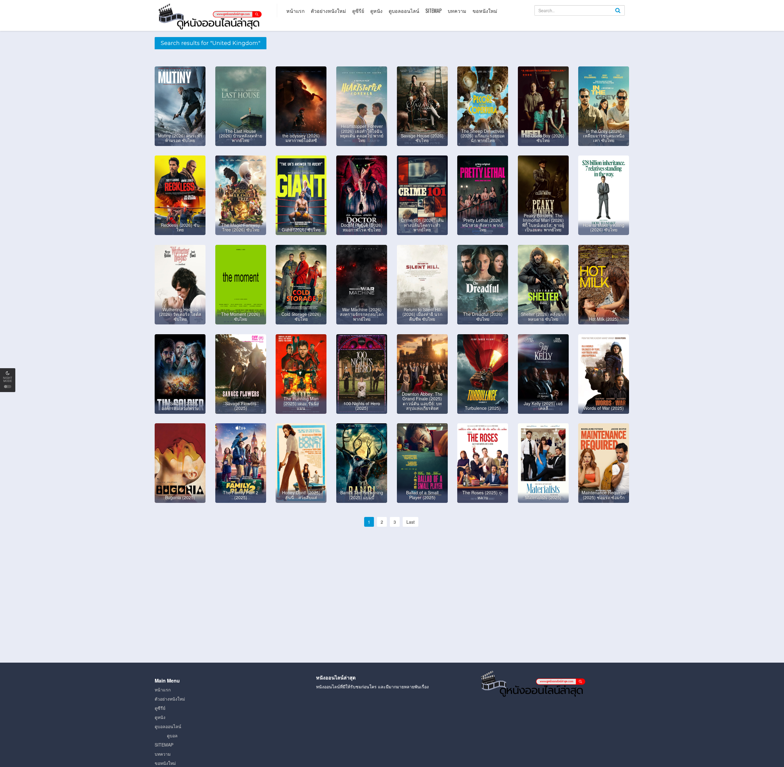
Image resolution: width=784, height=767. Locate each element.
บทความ (457, 10)
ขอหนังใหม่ (485, 10)
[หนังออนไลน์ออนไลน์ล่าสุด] (211, 16)
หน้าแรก (295, 10)
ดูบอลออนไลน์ (404, 10)
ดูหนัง (376, 10)
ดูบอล (172, 735)
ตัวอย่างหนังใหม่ (328, 10)
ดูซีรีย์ (358, 10)
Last (410, 522)
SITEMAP (433, 10)
